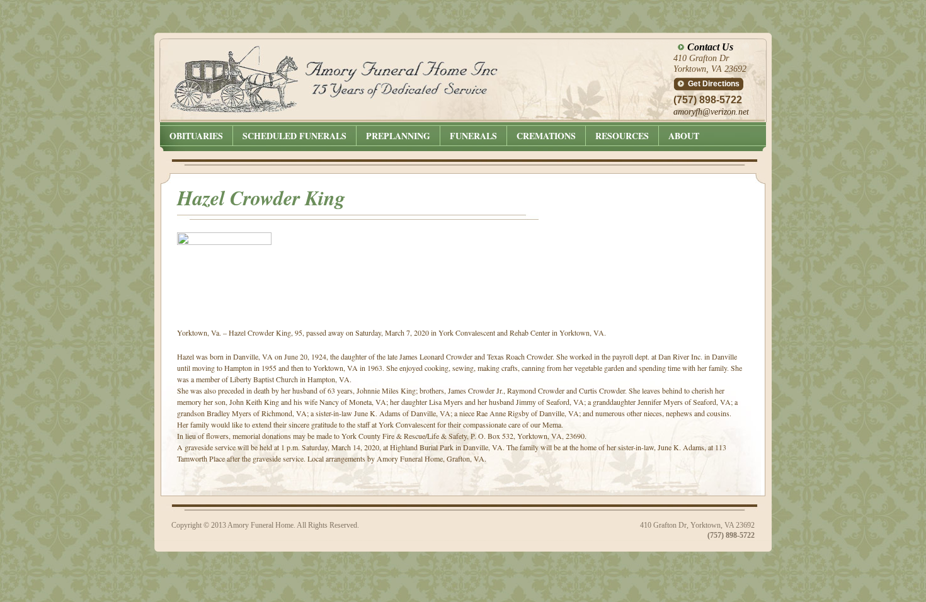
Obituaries (196, 135)
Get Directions (714, 83)
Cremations (546, 135)
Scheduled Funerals (294, 135)
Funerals (473, 135)
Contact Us (710, 47)
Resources (622, 135)
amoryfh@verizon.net (711, 111)
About (683, 135)
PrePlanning (398, 135)
